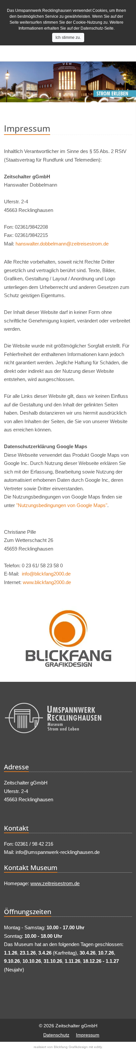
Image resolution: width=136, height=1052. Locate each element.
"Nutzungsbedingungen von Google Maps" (61, 505)
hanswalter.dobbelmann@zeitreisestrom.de (62, 243)
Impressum (87, 1035)
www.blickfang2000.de (47, 582)
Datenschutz (56, 1035)
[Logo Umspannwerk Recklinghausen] (68, 720)
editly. (98, 1047)
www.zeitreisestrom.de (55, 883)
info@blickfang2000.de (46, 574)
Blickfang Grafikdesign (71, 1047)
